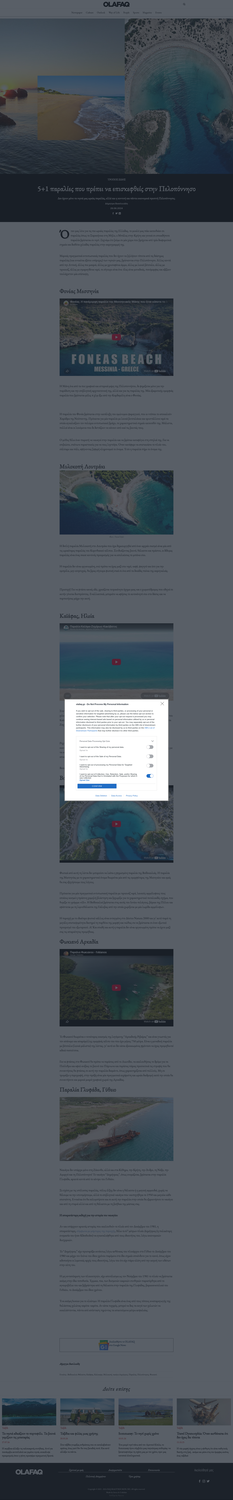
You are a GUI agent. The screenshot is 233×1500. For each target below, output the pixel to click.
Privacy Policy (132, 796)
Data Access (116, 796)
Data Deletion (101, 796)
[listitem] (116, 741)
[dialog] (116, 750)
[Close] (163, 704)
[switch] (149, 747)
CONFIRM (97, 786)
